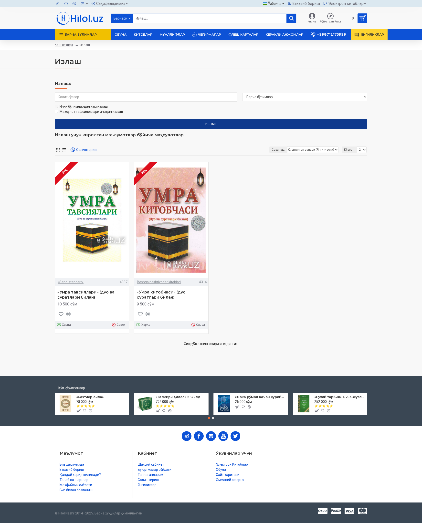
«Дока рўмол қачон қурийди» (260, 397)
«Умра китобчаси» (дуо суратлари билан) (161, 295)
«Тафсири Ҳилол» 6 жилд (178, 397)
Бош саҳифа (64, 45)
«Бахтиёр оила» (90, 397)
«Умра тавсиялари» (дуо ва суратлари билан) (86, 295)
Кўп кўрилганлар (71, 388)
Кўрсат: (349, 149)
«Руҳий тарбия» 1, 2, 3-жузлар (339, 397)
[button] (209, 418)
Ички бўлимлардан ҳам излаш (84, 106)
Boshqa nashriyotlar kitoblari (159, 282)
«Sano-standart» (71, 282)
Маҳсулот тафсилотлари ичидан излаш (91, 112)
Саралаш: (278, 149)
